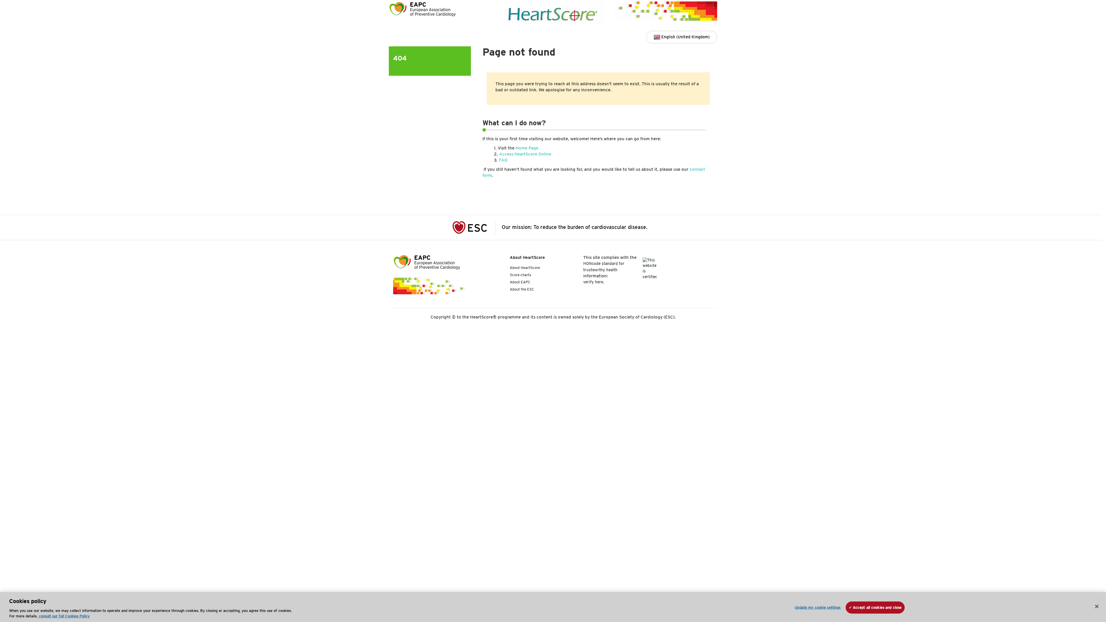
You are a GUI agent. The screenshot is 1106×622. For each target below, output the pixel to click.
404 (400, 58)
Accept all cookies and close (877, 607)
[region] (553, 607)
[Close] (1096, 606)
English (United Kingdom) (685, 37)
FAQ (503, 160)
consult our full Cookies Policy (64, 616)
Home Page (527, 148)
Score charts (520, 275)
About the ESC (522, 289)
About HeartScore (525, 268)
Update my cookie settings (817, 607)
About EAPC (520, 282)
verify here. (593, 282)
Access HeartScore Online (525, 154)
